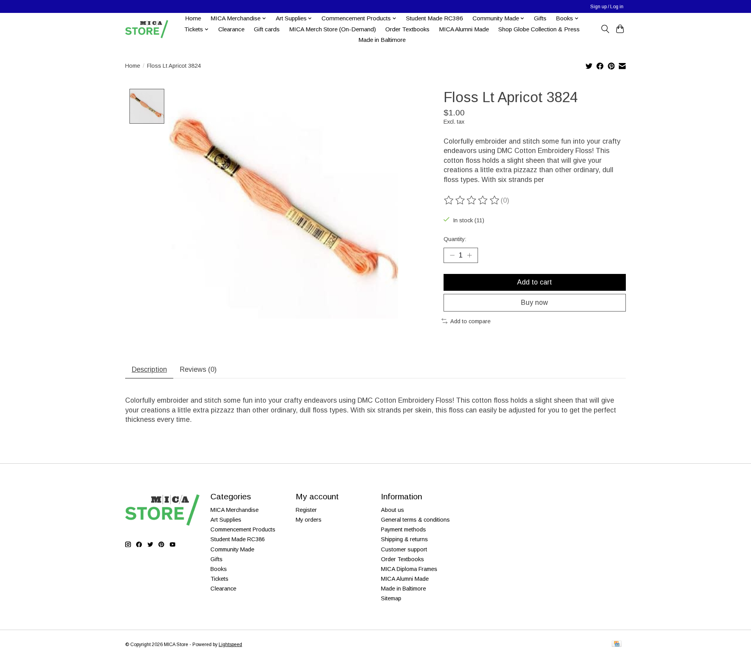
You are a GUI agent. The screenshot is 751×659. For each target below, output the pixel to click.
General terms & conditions (415, 520)
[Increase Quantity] (469, 255)
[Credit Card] (617, 644)
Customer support (404, 549)
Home (193, 18)
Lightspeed (230, 644)
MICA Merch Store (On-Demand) (332, 29)
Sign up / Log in (606, 6)
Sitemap (391, 598)
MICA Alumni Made (464, 29)
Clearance (231, 29)
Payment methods (403, 529)
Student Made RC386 (434, 18)
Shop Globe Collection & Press (539, 29)
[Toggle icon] (605, 29)
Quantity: (455, 239)
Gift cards (267, 29)
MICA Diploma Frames (409, 569)
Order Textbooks (407, 29)
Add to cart (534, 282)
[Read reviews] (472, 200)
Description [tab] (149, 369)
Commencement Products (242, 529)
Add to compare (470, 321)
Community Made (232, 549)
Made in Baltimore (382, 39)
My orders (309, 520)
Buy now (534, 302)
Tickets (219, 579)
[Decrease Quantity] (452, 255)
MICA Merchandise (234, 510)
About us (392, 510)
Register (306, 510)
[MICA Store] (146, 29)
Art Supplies (225, 520)
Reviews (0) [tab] (198, 369)
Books (218, 569)
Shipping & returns (404, 539)
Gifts (540, 18)
